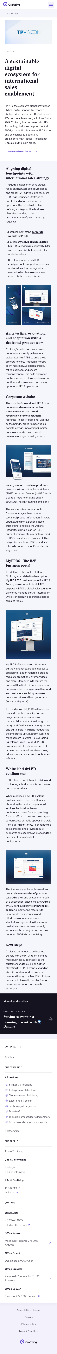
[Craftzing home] (11, 4)
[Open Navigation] (51, 5)
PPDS (9, 184)
